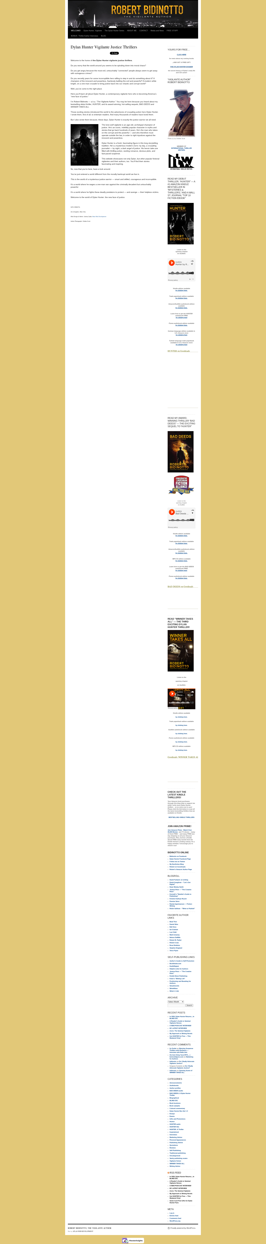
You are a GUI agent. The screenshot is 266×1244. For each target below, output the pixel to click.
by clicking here (181, 717)
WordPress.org (175, 1221)
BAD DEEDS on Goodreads (180, 586)
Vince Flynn (174, 950)
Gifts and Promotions (177, 1119)
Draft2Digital (174, 966)
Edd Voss (173, 927)
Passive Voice (174, 901)
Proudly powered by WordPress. (183, 1228)
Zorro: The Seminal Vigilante (180, 1031)
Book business (175, 1103)
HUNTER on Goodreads (179, 350)
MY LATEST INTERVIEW (178, 1028)
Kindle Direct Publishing (178, 976)
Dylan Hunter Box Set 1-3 (179, 1111)
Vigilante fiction (175, 1161)
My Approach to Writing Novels (181, 1033)
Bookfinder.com (175, 963)
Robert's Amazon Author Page (181, 869)
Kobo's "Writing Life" (177, 978)
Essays (172, 1113)
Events (172, 1116)
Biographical (174, 1098)
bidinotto (173, 1061)
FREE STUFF (172, 31)
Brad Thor (173, 921)
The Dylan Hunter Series (114, 31)
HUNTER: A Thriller (177, 1129)
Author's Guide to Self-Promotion (182, 961)
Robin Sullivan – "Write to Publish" (182, 908)
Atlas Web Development (99, 216)
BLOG (103, 36)
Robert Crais (174, 943)
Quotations (174, 1145)
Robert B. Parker (175, 940)
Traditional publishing (178, 1153)
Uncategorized (175, 1156)
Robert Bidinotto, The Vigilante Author (89, 1228)
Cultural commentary (177, 1108)
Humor (172, 1121)
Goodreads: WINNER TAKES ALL (184, 757)
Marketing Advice (176, 1137)
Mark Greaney (175, 935)
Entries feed (174, 1215)
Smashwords (174, 986)
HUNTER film (174, 1127)
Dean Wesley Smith (177, 887)
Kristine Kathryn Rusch (178, 899)
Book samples (175, 1106)
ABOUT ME (132, 31)
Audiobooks (174, 1085)
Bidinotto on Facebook (178, 856)
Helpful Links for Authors (179, 969)
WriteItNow (174, 988)
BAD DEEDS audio (176, 1091)
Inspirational (174, 1132)
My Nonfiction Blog (177, 864)
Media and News (157, 31)
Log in (172, 1213)
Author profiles (175, 1088)
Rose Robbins (175, 945)
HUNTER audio (175, 1124)
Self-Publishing (175, 1150)
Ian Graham (174, 929)
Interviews (173, 1134)
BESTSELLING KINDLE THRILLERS (181, 817)
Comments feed (175, 1218)
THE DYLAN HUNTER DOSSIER (181, 67)
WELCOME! (76, 31)
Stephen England (176, 948)
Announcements (176, 1083)
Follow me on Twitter (177, 861)
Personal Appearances (178, 1140)
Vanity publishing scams (178, 1158)
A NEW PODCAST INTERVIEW (180, 1025)
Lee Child (173, 932)
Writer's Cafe (174, 991)
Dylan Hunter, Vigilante (93, 31)
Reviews (173, 1148)
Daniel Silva (174, 924)
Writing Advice (175, 1166)
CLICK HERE (181, 54)
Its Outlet (173, 1048)
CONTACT (143, 31)
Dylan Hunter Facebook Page (180, 859)
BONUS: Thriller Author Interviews (84, 36)
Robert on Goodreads (178, 867)
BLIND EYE (174, 1100)
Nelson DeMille (175, 937)
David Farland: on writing (179, 880)
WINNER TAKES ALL (177, 1163)
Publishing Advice (176, 1142)
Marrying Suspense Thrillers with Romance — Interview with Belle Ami (181, 1050)
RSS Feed (175, 1173)
